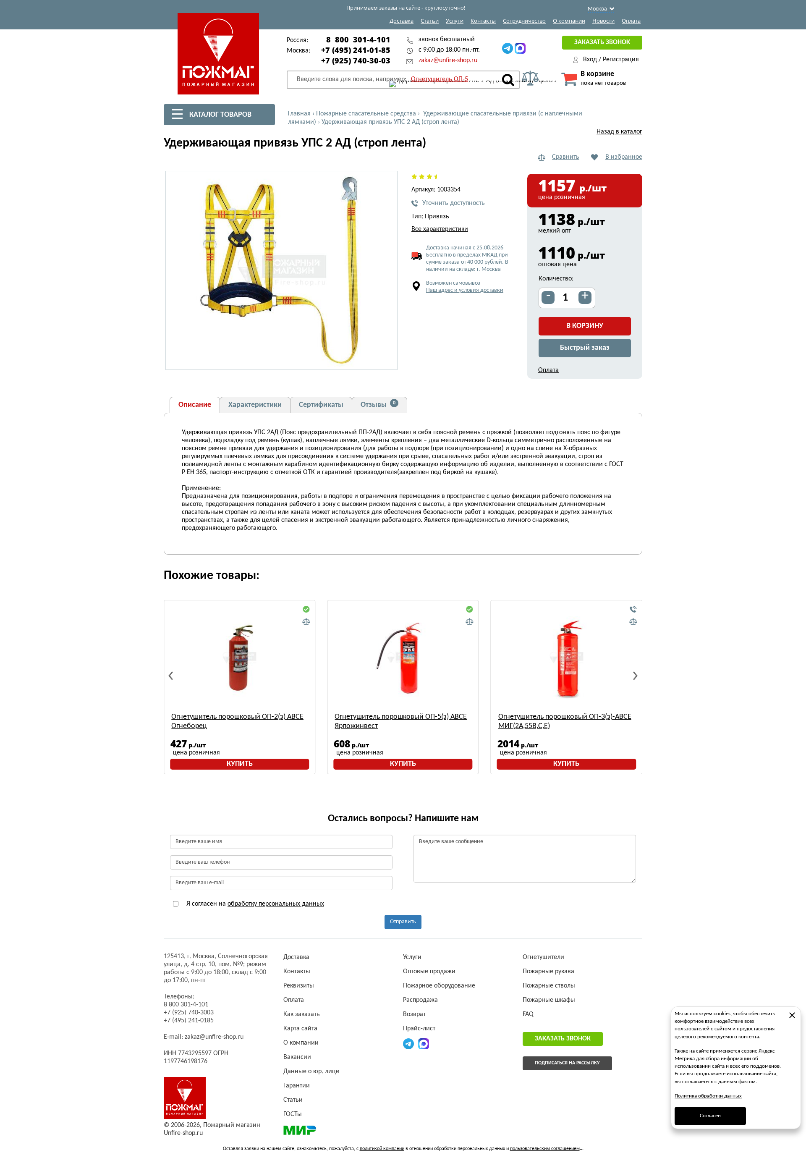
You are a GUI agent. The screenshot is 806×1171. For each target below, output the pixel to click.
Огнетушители (543, 957)
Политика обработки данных (708, 1096)
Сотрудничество (524, 20)
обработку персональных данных (276, 904)
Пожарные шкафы (549, 1000)
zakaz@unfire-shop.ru (448, 60)
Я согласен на (254, 904)
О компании (569, 20)
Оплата (631, 20)
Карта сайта (300, 1028)
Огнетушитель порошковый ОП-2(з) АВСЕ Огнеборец (237, 721)
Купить (240, 764)
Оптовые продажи (429, 971)
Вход (590, 59)
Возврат (414, 1014)
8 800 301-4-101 (358, 39)
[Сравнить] (306, 622)
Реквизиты (298, 985)
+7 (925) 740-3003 (189, 1012)
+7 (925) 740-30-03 (355, 60)
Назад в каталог (619, 131)
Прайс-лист (419, 1028)
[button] (386, 358)
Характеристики (255, 405)
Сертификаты (321, 405)
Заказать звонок (602, 42)
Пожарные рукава (548, 971)
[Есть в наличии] (306, 609)
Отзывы (378, 405)
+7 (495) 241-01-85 (355, 50)
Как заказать (301, 1014)
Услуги (454, 20)
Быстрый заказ (585, 348)
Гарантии (296, 1085)
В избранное (623, 157)
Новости (603, 20)
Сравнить (565, 157)
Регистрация (621, 59)
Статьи (430, 20)
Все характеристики (439, 229)
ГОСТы (292, 1114)
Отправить (403, 922)
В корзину (584, 326)
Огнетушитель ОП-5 (439, 79)
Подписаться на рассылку (567, 1063)
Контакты (483, 20)
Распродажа (420, 1000)
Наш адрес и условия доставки (464, 290)
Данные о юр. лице (311, 1071)
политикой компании (382, 1148)
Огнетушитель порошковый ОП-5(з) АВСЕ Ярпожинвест (401, 721)
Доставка (401, 20)
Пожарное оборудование (439, 985)
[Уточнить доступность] (633, 609)
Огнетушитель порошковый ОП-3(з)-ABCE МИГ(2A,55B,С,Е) (564, 721)
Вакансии (297, 1057)
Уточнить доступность (453, 203)
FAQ (528, 1014)
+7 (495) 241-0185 (189, 1020)
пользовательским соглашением (545, 1148)
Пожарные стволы (549, 985)
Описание (194, 405)
